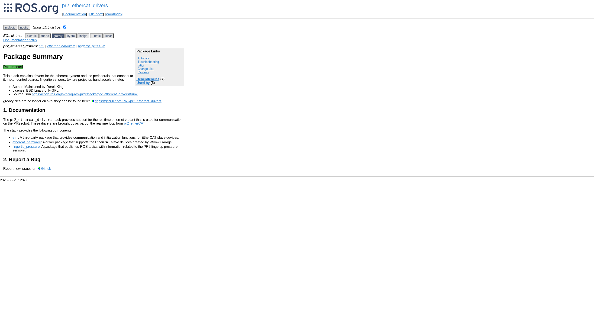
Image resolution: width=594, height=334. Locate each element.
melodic (10, 27)
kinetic (96, 36)
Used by (143, 83)
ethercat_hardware (61, 46)
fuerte (45, 36)
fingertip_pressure (91, 46)
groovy (58, 36)
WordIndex (114, 14)
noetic (24, 27)
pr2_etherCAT (134, 123)
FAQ (141, 65)
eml (41, 46)
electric (32, 36)
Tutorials (143, 58)
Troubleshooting (148, 62)
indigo (83, 36)
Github (46, 168)
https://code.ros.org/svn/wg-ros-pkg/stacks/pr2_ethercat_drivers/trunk (85, 94)
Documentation (74, 14)
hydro (71, 36)
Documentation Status (20, 40)
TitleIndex (96, 14)
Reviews (143, 72)
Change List (146, 69)
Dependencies (147, 79)
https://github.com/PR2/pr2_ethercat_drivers (128, 101)
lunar (108, 36)
